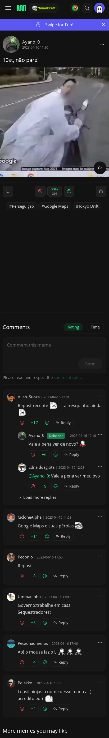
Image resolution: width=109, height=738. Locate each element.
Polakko (25, 682)
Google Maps (56, 206)
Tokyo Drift (88, 206)
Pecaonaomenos (33, 643)
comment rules (67, 377)
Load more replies (39, 497)
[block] (102, 44)
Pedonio (25, 557)
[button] (87, 8)
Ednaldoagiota (42, 467)
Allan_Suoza (29, 396)
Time (95, 327)
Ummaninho (29, 596)
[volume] (100, 167)
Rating (73, 327)
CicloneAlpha (30, 517)
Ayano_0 (31, 42)
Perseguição (23, 206)
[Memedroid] (21, 8)
